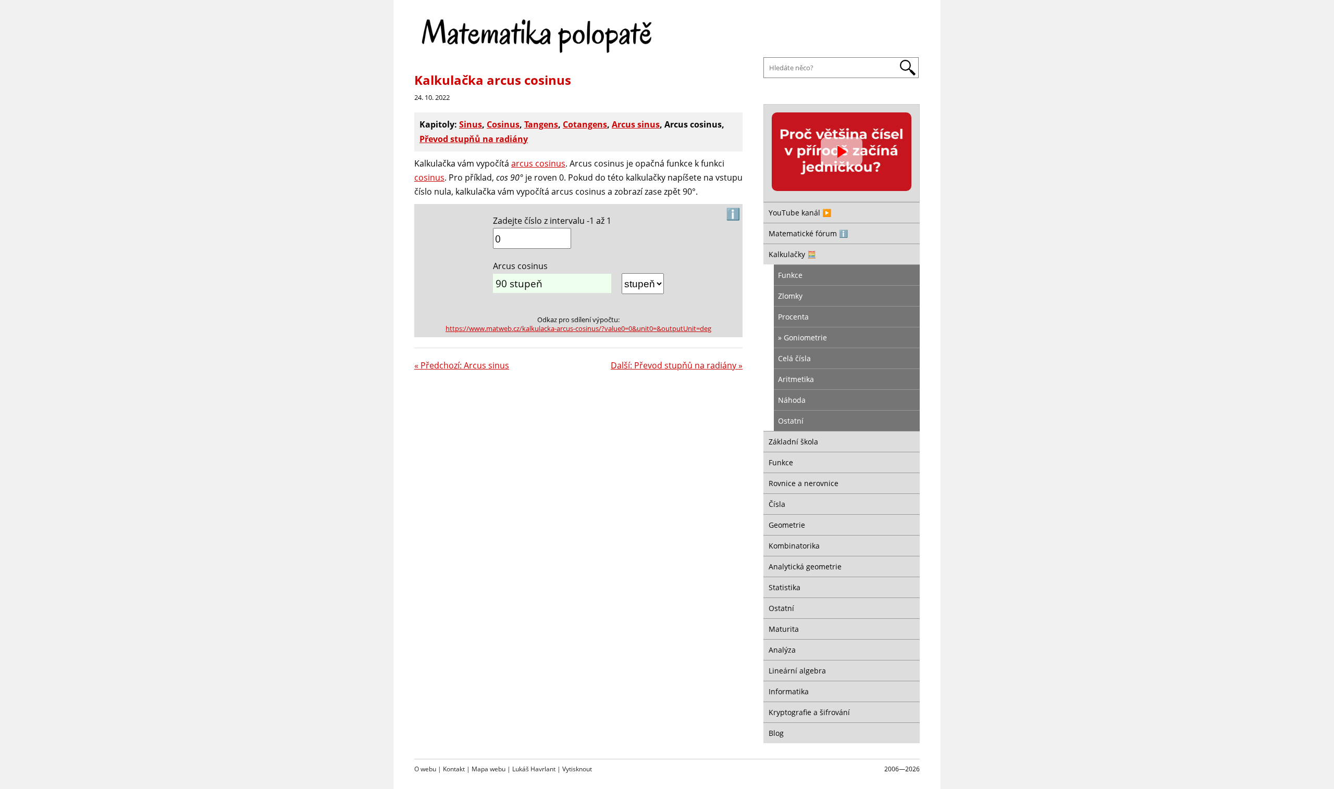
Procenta (793, 317)
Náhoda (792, 400)
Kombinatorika (794, 546)
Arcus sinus (636, 124)
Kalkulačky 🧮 (792, 254)
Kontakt (454, 769)
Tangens (541, 124)
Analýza (782, 650)
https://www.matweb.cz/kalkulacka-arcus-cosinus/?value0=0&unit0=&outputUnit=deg (578, 328)
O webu (425, 769)
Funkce (790, 275)
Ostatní (791, 421)
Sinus (470, 124)
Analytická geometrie (805, 566)
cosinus (429, 177)
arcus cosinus (538, 163)
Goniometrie (805, 337)
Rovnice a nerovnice (803, 483)
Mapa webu (488, 769)
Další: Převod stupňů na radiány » (677, 365)
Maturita (784, 629)
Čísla (777, 504)
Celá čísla (794, 358)
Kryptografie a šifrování (809, 712)
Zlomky (790, 296)
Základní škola (793, 442)
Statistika (784, 587)
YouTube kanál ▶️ (800, 213)
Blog (776, 733)
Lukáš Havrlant (533, 769)
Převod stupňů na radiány (473, 139)
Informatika (789, 691)
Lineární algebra (797, 671)
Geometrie (787, 525)
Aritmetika (796, 379)
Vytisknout (577, 769)
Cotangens (585, 124)
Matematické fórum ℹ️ (808, 233)
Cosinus (503, 124)
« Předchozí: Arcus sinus (461, 365)
